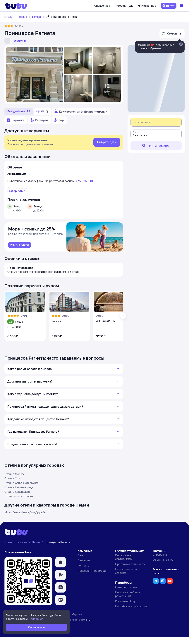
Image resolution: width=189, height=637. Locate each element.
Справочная (102, 5)
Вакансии (84, 560)
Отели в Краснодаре (17, 491)
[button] (60, 562)
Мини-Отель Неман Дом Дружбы (25, 512)
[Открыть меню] (182, 6)
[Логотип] (16, 5)
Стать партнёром (126, 587)
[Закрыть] (181, 44)
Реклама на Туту (125, 601)
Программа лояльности (130, 564)
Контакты (84, 565)
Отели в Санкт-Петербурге (21, 483)
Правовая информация (92, 570)
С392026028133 (85, 181)
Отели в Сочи (13, 478)
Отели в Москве (14, 474)
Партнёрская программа (131, 606)
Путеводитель (123, 5)
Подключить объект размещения (127, 594)
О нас (81, 555)
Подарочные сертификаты (123, 557)
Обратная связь (163, 559)
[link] (19, 245)
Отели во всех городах (18, 496)
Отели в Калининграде (18, 487)
